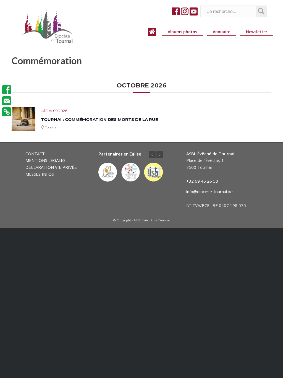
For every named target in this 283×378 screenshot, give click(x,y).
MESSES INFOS (39, 174)
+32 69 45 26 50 (202, 181)
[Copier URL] (6, 111)
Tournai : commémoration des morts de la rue (99, 119)
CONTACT (35, 153)
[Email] (6, 100)
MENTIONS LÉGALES (45, 160)
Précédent (152, 154)
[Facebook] (6, 89)
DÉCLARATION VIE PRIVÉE (51, 167)
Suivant (159, 154)
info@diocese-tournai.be (209, 191)
